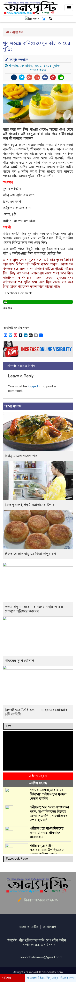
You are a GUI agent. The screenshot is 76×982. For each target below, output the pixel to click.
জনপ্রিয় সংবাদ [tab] (38, 783)
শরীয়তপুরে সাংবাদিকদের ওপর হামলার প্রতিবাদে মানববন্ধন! (47, 832)
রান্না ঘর (17, 32)
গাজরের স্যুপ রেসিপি (19, 660)
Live (8, 726)
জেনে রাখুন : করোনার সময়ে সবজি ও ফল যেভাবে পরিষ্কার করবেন (34, 609)
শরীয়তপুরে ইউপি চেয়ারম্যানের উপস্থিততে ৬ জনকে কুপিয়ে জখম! (47, 849)
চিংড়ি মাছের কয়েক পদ (21, 456)
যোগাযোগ (49, 927)
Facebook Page (17, 859)
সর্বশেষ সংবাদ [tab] (38, 776)
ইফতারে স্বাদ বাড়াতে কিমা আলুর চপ (30, 554)
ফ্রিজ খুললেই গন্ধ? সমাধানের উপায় (30, 505)
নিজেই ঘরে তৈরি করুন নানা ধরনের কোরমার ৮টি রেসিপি (36, 712)
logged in (34, 386)
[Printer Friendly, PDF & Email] (61, 77)
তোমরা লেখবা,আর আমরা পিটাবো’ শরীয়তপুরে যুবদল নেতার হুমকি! (48, 794)
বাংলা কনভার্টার (29, 927)
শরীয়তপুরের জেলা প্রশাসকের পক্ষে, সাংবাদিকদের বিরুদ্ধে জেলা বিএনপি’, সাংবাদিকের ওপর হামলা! (49, 813)
